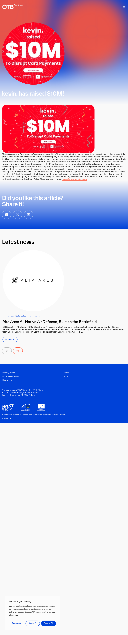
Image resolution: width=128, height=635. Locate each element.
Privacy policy (8, 373)
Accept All (48, 623)
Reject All (32, 623)
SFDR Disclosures (10, 377)
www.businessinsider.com (74, 179)
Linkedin (6, 380)
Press (66, 373)
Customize (16, 623)
